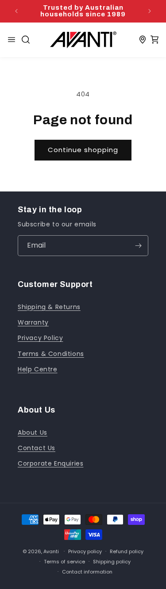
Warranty (33, 322)
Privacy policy (85, 551)
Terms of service (64, 561)
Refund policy (126, 551)
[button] (26, 40)
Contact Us (36, 448)
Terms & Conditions (51, 353)
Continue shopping (83, 149)
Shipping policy (112, 561)
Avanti (51, 551)
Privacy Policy (40, 337)
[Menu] (11, 40)
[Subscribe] (138, 245)
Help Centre (38, 369)
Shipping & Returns (49, 306)
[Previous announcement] (16, 11)
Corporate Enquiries (50, 463)
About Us (32, 432)
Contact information (87, 571)
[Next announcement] (149, 11)
